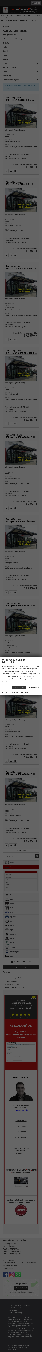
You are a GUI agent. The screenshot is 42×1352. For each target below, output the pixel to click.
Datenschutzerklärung (10, 692)
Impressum (23, 692)
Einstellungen (34, 687)
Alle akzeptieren (19, 687)
